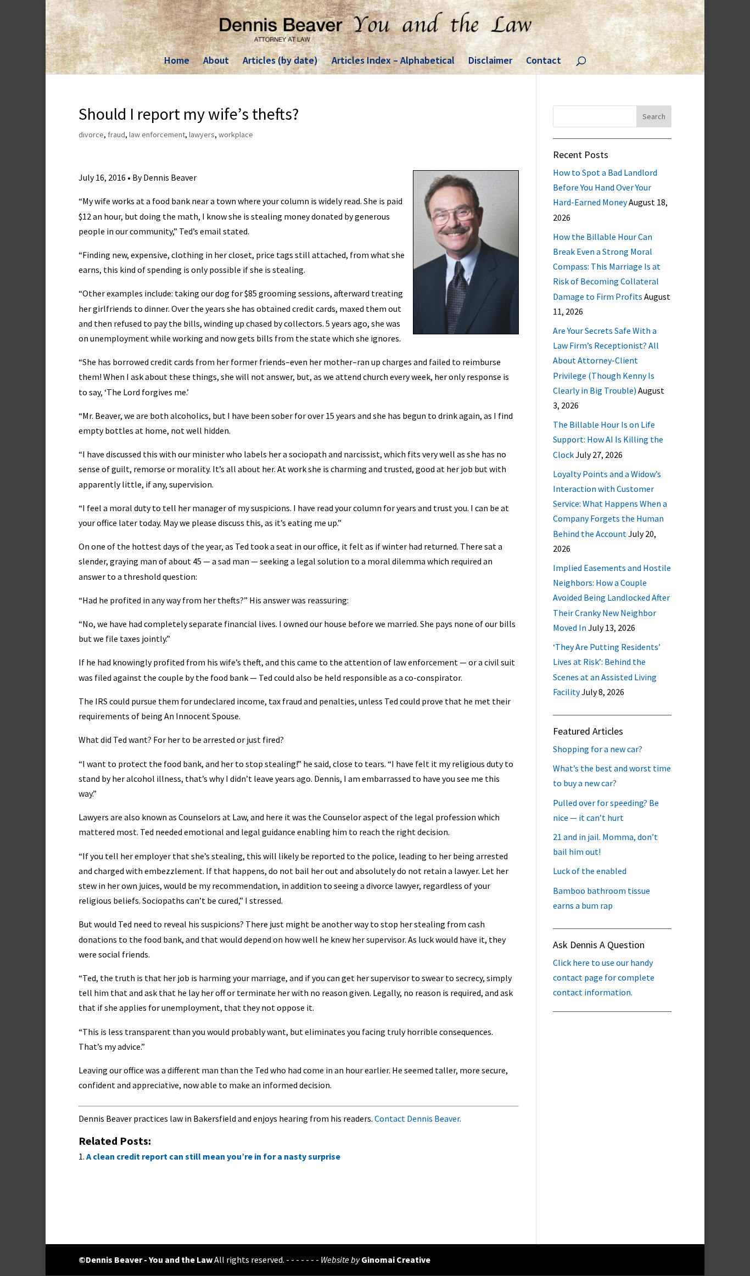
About (216, 61)
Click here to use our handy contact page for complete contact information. (603, 977)
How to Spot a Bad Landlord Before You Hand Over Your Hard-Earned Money (605, 187)
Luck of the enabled (589, 870)
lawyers (202, 134)
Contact (543, 61)
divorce (91, 134)
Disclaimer (490, 61)
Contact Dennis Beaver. (417, 1118)
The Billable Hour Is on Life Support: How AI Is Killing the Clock (608, 439)
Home (176, 61)
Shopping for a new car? (597, 748)
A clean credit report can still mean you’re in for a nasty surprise (213, 1156)
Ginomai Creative (395, 1259)
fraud (116, 134)
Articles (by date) (280, 61)
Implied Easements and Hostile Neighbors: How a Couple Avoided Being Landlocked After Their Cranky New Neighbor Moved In (612, 597)
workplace (236, 134)
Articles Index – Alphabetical (393, 61)
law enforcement (157, 134)
